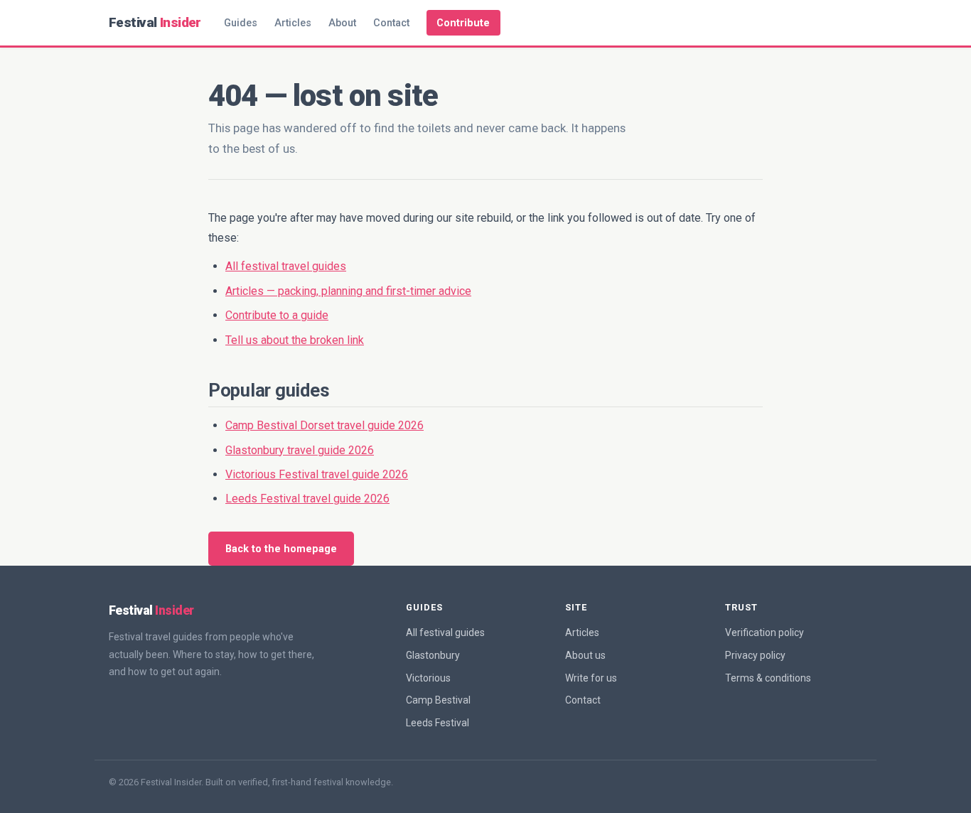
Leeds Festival (437, 722)
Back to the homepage (281, 549)
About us (585, 655)
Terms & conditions (768, 678)
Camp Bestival (438, 700)
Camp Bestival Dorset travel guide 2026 (324, 425)
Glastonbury (433, 655)
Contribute (463, 23)
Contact (391, 23)
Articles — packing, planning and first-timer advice (348, 291)
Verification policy (764, 632)
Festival (155, 22)
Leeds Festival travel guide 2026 (307, 498)
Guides (240, 23)
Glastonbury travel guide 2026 (299, 450)
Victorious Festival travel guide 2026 (316, 474)
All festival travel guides (285, 266)
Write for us (591, 678)
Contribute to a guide (276, 315)
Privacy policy (755, 655)
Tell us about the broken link (294, 340)
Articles (292, 23)
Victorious (428, 678)
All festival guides (445, 632)
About (342, 23)
